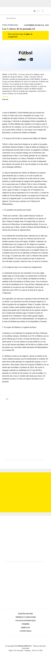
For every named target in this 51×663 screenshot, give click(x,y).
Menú (47, 10)
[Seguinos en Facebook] (22, 653)
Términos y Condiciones (25, 617)
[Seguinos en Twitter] (25, 653)
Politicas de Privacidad (26, 620)
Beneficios (25, 627)
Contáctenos (25, 631)
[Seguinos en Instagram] (29, 653)
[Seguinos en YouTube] (27, 653)
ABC (6, 10)
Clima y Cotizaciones (30, 11)
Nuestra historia (25, 613)
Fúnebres (25, 624)
